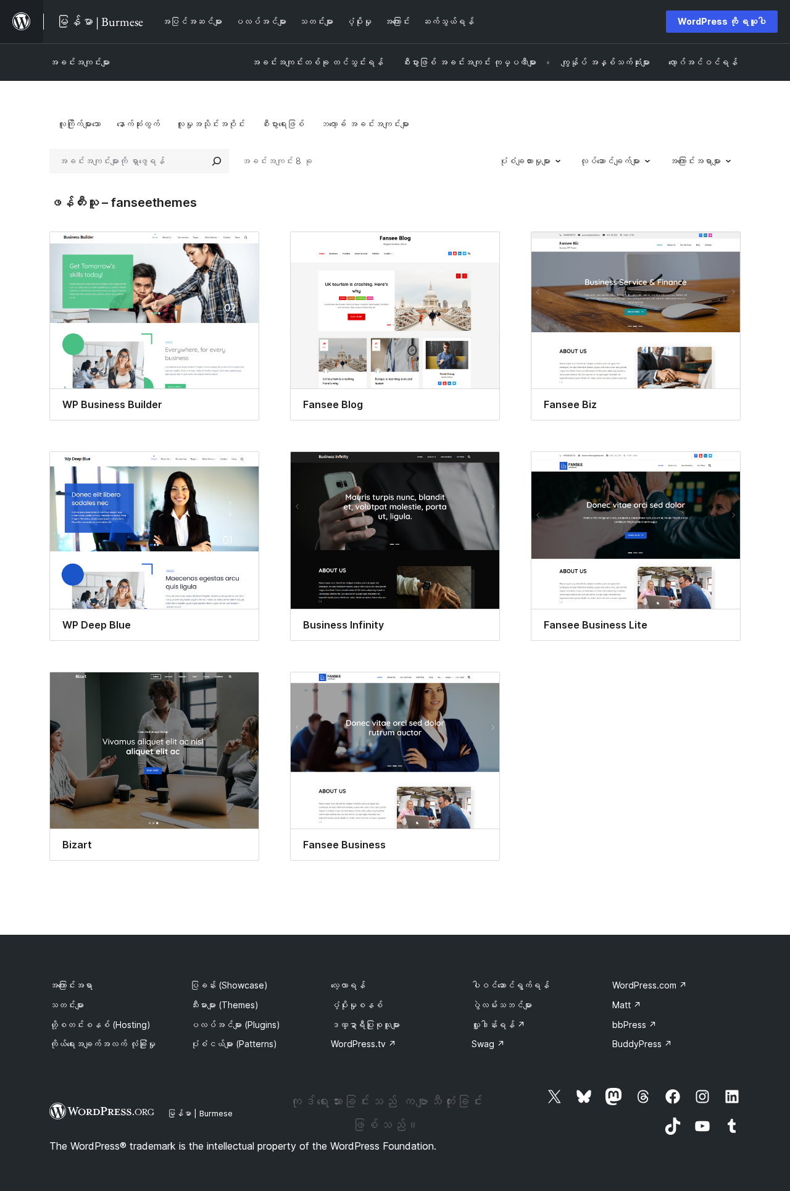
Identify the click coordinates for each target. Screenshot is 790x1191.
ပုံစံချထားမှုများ (525, 161)
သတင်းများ (66, 1005)
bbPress (634, 1024)
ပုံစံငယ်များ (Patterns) (233, 1043)
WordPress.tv (363, 1043)
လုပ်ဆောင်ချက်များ (610, 161)
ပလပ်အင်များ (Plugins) (235, 1024)
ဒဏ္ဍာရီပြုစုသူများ (365, 1024)
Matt (626, 1005)
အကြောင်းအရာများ (695, 161)
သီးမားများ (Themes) (224, 1005)
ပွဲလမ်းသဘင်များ (502, 1005)
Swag (488, 1043)
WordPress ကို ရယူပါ (722, 21)
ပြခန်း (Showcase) (229, 985)
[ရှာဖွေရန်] (216, 161)
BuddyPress (642, 1043)
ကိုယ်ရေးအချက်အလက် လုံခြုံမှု (102, 1043)
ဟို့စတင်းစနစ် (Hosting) (100, 1024)
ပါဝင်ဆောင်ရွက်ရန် (510, 985)
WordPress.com (649, 985)
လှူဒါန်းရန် (498, 1024)
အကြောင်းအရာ (71, 985)
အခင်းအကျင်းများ (79, 62)
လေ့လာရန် (348, 985)
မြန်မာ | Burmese (200, 1113)
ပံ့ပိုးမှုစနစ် (357, 1005)
